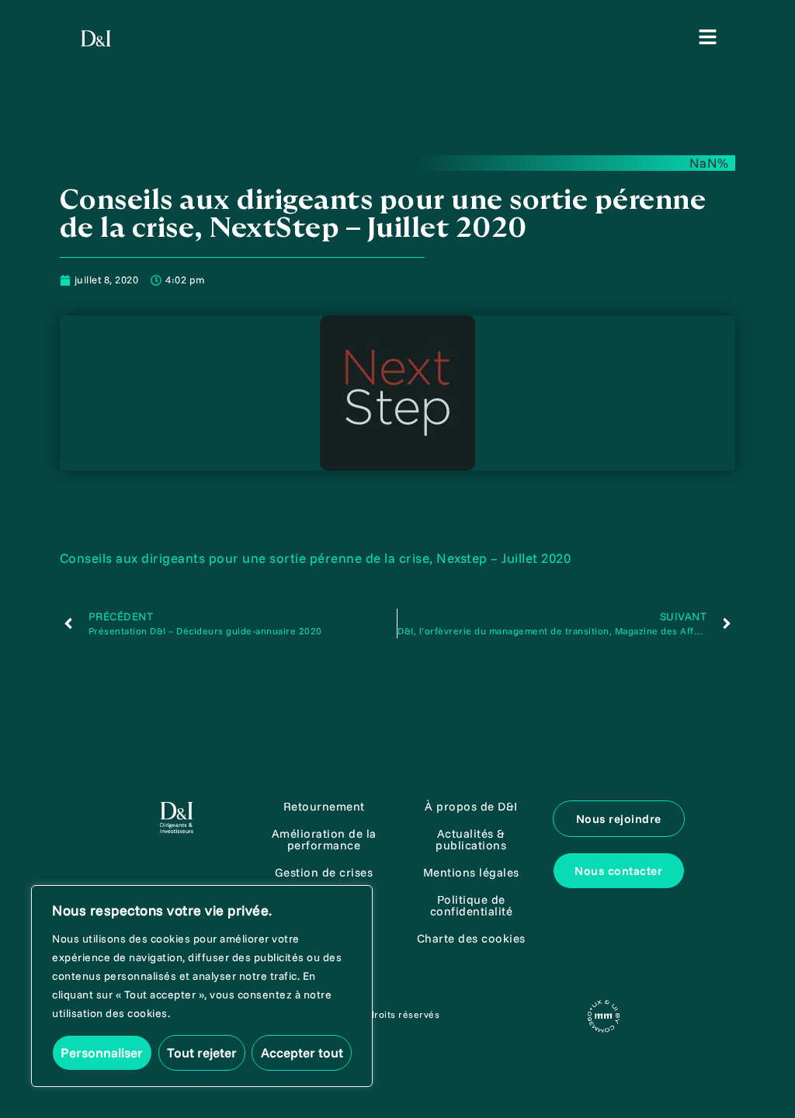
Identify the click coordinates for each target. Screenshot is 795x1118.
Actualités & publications (471, 839)
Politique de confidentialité (471, 905)
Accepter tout (302, 1052)
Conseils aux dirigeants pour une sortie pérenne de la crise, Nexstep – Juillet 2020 (315, 558)
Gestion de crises (324, 872)
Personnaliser (102, 1052)
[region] (202, 986)
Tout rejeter (202, 1052)
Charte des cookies (471, 938)
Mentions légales (471, 872)
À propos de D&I (471, 806)
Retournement (324, 806)
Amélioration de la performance (324, 839)
